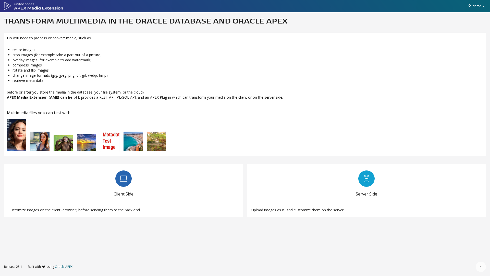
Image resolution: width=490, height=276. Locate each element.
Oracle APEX (63, 266)
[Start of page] (481, 267)
